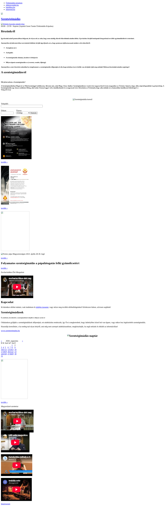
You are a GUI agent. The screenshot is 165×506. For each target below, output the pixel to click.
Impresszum (5, 504)
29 (13, 354)
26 (6, 354)
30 (15, 354)
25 (4, 354)
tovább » (4, 162)
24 (2, 354)
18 (4, 352)
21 (11, 352)
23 (15, 352)
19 (6, 352)
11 (4, 350)
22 (13, 352)
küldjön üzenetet (42, 307)
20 (9, 352)
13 (9, 350)
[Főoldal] (13, 24)
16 (15, 350)
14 (11, 350)
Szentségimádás (10, 18)
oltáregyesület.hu (12, 5)
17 (2, 352)
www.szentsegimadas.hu (10, 331)
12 (6, 350)
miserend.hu (10, 9)
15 (13, 350)
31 (2, 356)
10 (2, 350)
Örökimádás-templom (14, 3)
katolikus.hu (10, 7)
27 (9, 354)
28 (11, 354)
